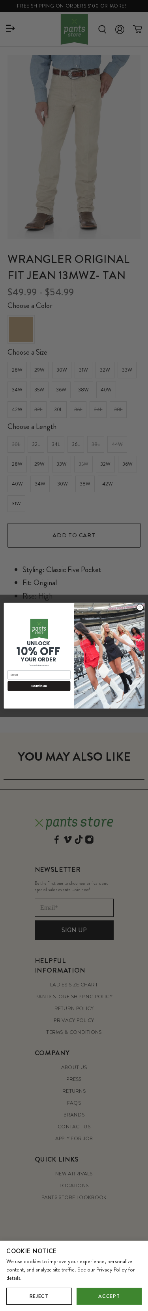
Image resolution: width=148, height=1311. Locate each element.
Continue (39, 686)
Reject (39, 1296)
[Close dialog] (140, 607)
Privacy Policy (111, 1269)
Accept (109, 1296)
